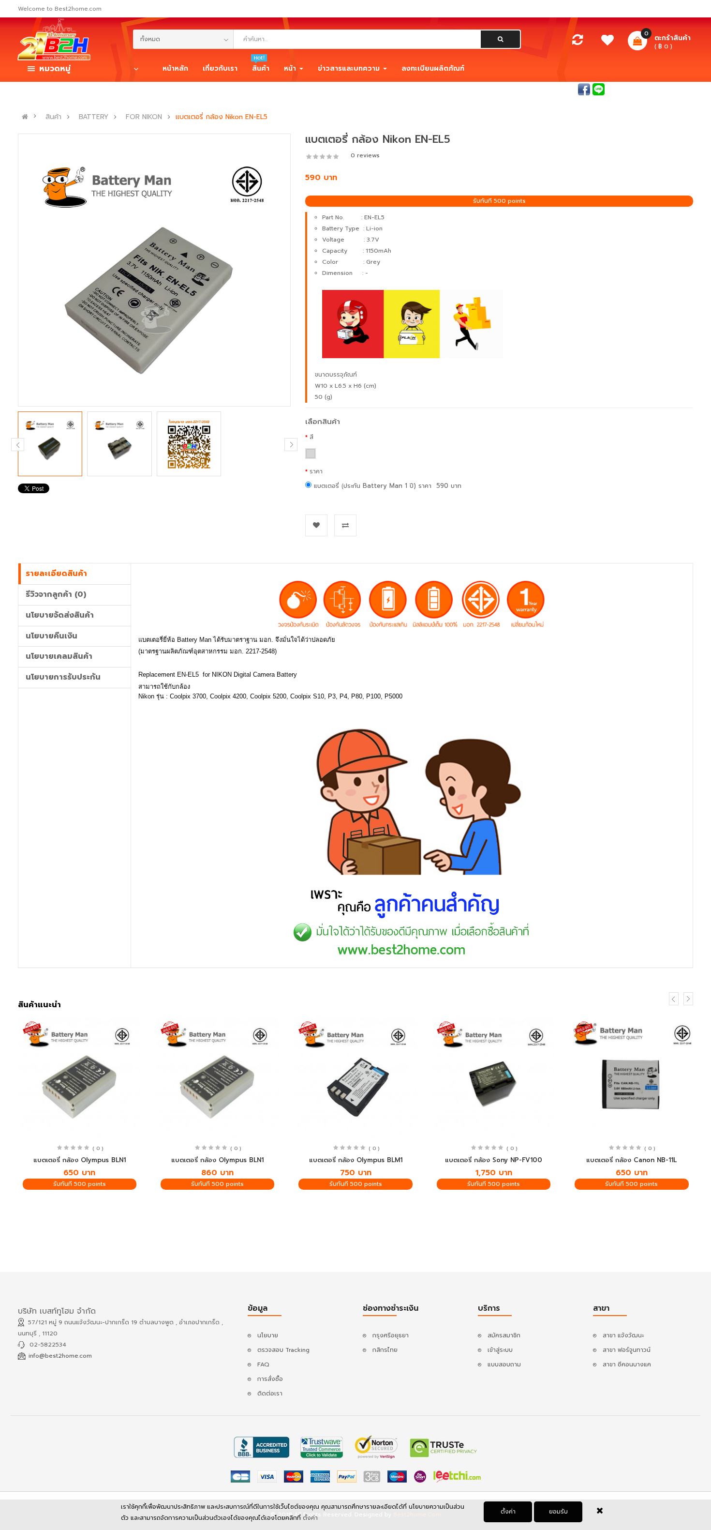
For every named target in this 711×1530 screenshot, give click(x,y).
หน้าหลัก (175, 68)
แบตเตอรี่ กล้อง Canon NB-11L (631, 1160)
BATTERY (93, 117)
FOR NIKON (144, 117)
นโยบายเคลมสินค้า (59, 656)
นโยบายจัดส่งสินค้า (60, 615)
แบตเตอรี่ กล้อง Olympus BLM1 (355, 1160)
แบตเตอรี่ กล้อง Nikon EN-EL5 (221, 117)
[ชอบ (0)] (607, 42)
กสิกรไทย (385, 1350)
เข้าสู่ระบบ (633, 88)
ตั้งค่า (508, 1511)
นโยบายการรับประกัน (63, 677)
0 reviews (365, 155)
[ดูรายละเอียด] (79, 1076)
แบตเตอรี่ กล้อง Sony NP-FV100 (493, 1160)
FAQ (263, 1364)
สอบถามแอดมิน (555, 88)
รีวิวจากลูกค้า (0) (56, 594)
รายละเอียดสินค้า (56, 573)
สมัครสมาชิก (676, 88)
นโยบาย (267, 1335)
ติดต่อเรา (269, 1393)
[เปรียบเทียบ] (577, 42)
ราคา (316, 471)
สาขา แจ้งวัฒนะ (623, 1335)
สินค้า (53, 117)
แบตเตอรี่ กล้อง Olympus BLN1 (79, 1160)
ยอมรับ (558, 1511)
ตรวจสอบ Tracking (283, 1350)
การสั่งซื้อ (270, 1379)
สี (311, 437)
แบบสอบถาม (504, 1364)
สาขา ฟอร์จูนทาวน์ (627, 1350)
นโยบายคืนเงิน (51, 636)
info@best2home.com (60, 1355)
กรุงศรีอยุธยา (390, 1335)
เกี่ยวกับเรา (220, 68)
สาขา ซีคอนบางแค (627, 1364)
